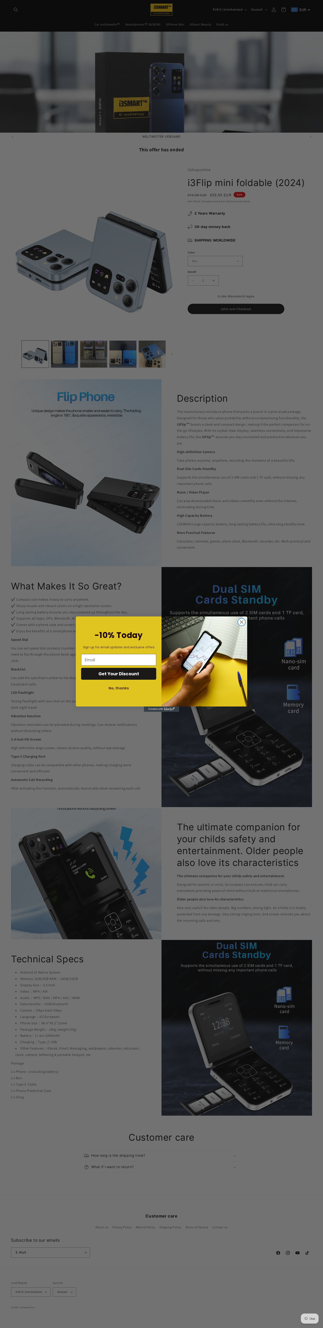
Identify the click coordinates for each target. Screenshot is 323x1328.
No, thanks (119, 688)
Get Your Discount (118, 674)
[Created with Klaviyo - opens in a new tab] (161, 709)
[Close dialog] (241, 622)
